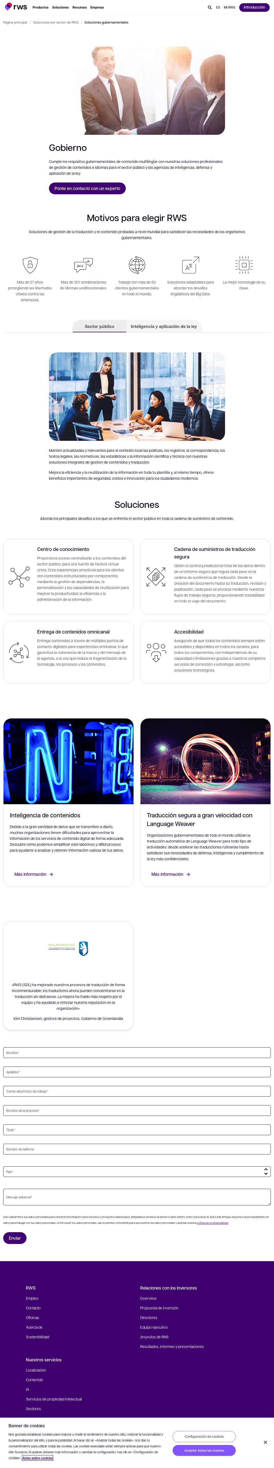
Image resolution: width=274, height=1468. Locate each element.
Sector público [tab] (99, 326)
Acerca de (34, 1327)
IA (27, 1389)
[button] (16, 6)
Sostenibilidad (37, 1336)
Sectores (33, 1408)
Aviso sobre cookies (37, 1458)
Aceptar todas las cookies (204, 1450)
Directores (148, 1317)
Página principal (15, 22)
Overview (148, 1298)
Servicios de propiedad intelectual (54, 1398)
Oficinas (32, 1317)
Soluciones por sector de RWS (56, 22)
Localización (36, 1370)
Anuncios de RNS (154, 1336)
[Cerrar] (265, 1442)
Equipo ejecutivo (154, 1327)
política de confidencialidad (212, 1222)
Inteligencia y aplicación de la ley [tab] (164, 326)
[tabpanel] (137, 517)
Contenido (34, 1379)
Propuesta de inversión (159, 1307)
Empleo (32, 1298)
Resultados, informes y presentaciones (172, 1346)
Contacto (33, 1307)
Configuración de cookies (204, 1436)
